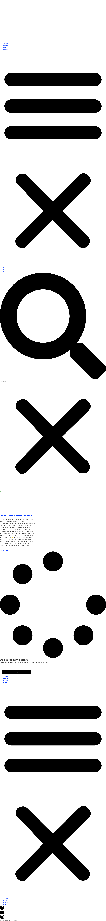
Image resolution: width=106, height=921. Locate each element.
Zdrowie (5, 43)
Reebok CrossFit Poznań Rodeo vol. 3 (17, 515)
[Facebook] (2, 908)
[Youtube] (2, 912)
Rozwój (5, 47)
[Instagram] (2, 917)
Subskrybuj (16, 672)
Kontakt (5, 49)
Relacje (5, 45)
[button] (53, 158)
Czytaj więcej (4, 550)
